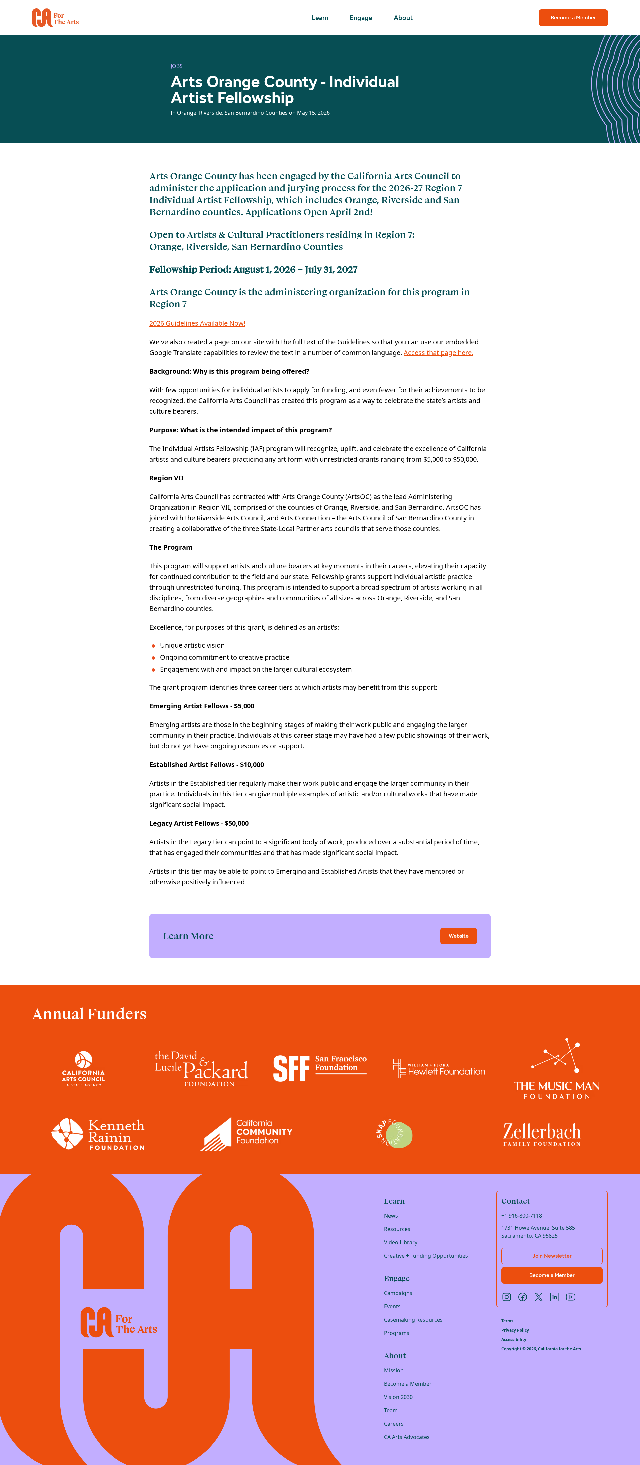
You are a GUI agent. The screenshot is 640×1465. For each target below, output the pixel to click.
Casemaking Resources (413, 1319)
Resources (397, 1229)
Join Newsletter (552, 1255)
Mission (394, 1370)
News (391, 1215)
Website (459, 935)
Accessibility (513, 1339)
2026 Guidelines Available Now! (197, 323)
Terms (507, 1321)
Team (391, 1410)
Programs (396, 1333)
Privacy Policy (515, 1330)
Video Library (400, 1242)
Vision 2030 (398, 1397)
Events (392, 1306)
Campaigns (398, 1293)
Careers (394, 1423)
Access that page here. (438, 352)
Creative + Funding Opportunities (426, 1255)
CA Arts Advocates (407, 1437)
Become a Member (573, 17)
